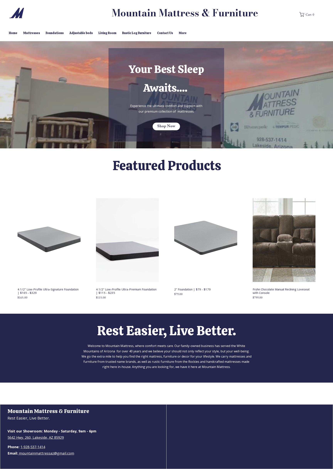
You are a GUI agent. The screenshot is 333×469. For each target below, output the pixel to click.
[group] (166, 248)
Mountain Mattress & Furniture (185, 13)
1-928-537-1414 (32, 447)
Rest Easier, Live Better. (29, 418)
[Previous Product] (12, 237)
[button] (290, 9)
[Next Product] (321, 237)
